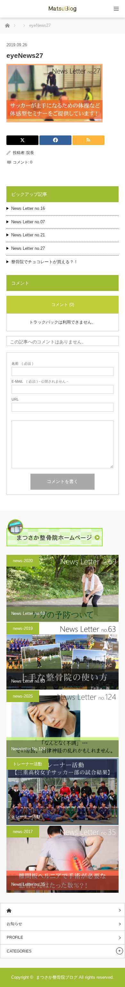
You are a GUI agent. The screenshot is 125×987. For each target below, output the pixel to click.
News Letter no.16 (28, 208)
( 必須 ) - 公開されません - (40, 381)
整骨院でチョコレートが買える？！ (44, 261)
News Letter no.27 (28, 248)
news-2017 (23, 831)
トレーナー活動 (27, 763)
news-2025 (23, 696)
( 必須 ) (22, 363)
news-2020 (23, 560)
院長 (30, 152)
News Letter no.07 (28, 221)
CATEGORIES (19, 951)
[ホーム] (62, 910)
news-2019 (23, 628)
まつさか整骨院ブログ (57, 977)
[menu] (116, 9)
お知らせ (14, 924)
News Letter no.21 (28, 235)
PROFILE (15, 937)
